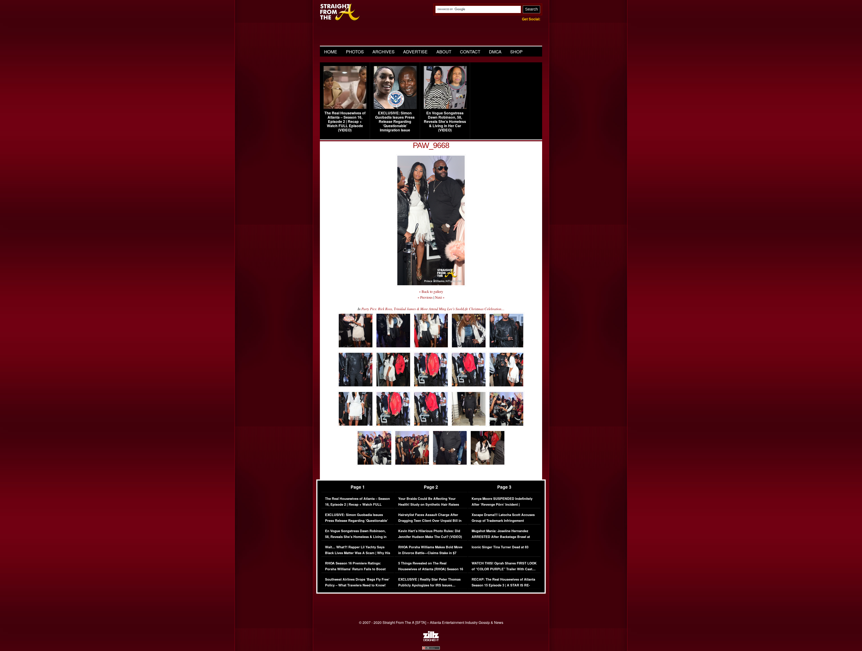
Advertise (415, 51)
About (443, 51)
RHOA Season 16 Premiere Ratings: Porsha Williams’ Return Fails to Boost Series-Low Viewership (355, 569)
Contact (470, 51)
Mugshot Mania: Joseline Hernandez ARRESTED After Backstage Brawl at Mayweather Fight (501, 537)
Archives (383, 51)
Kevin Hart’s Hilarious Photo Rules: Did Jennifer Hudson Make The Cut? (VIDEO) (430, 534)
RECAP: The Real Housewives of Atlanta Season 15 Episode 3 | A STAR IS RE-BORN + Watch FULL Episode (503, 585)
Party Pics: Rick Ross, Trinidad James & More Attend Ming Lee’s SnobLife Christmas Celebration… (432, 308)
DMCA (495, 51)
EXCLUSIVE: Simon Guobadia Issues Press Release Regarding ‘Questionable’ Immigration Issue (395, 121)
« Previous (425, 297)
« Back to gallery (431, 291)
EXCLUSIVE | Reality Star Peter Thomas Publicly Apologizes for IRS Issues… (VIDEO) (429, 585)
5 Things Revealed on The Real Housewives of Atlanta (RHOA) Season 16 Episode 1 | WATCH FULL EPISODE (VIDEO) (430, 572)
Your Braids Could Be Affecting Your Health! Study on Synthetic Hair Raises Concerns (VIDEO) (428, 504)
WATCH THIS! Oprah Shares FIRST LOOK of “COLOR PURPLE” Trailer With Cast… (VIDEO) (504, 569)
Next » (439, 297)
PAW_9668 (431, 145)
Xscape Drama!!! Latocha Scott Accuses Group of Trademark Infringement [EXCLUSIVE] (503, 520)
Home (330, 51)
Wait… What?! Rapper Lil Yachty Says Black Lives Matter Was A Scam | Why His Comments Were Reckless (357, 553)
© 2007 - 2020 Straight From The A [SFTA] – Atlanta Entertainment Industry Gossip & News (431, 622)
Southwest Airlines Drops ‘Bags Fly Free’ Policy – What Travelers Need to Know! (357, 582)
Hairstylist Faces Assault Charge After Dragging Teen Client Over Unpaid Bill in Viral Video (430, 520)
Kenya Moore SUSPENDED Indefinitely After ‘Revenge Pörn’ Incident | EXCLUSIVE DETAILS (502, 504)
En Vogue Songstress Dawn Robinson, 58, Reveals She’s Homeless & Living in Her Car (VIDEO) (445, 121)
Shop (516, 51)
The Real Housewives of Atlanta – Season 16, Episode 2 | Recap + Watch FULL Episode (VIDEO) (344, 121)
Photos (355, 51)
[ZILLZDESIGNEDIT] (431, 640)
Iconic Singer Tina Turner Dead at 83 (500, 547)
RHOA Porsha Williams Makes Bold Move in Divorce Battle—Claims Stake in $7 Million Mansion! (430, 553)
